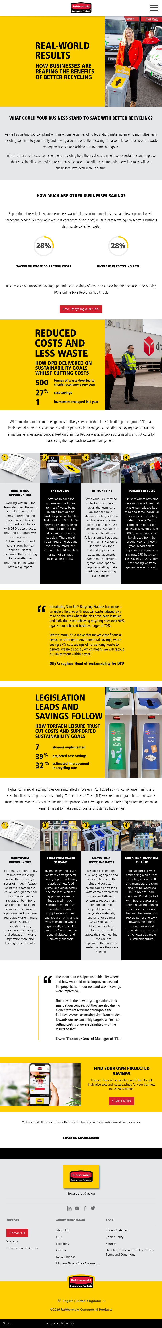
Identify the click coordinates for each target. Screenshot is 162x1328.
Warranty (12, 1241)
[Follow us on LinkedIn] (69, 1209)
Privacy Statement (117, 1230)
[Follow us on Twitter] (92, 1209)
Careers (61, 1250)
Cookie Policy (114, 1237)
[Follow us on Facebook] (85, 1209)
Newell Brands (65, 1257)
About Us (62, 1230)
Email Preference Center (22, 1248)
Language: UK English (59, 1323)
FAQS (59, 1237)
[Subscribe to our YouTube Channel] (77, 1209)
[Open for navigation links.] (154, 8)
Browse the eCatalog (81, 1193)
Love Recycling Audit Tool (81, 309)
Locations (62, 1244)
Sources (111, 1244)
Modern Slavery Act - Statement (77, 1263)
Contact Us (17, 1233)
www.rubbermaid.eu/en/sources (118, 1122)
